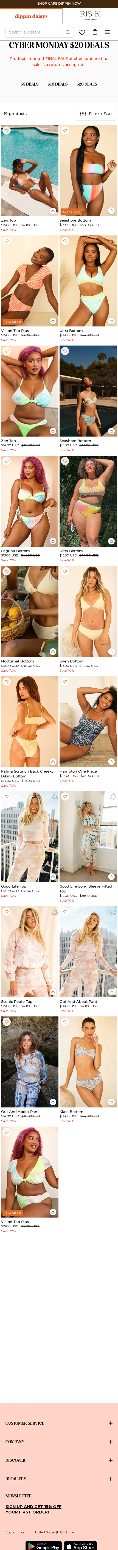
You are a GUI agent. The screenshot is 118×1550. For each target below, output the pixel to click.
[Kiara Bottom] (88, 1061)
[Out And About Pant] (88, 951)
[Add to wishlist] (6, 130)
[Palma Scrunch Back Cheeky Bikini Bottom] (29, 721)
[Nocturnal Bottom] (29, 611)
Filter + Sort (100, 113)
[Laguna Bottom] (29, 501)
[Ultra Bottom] (88, 280)
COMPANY (14, 1441)
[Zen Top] (29, 170)
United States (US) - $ (51, 1532)
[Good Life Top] (29, 836)
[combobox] (39, 32)
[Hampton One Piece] (88, 721)
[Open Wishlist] (82, 32)
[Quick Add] (53, 211)
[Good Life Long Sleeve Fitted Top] (88, 836)
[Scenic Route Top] (29, 951)
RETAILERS (15, 1478)
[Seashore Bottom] (88, 170)
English (11, 1532)
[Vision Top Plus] (29, 280)
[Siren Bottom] (88, 611)
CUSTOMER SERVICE (24, 1423)
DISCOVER (15, 1460)
